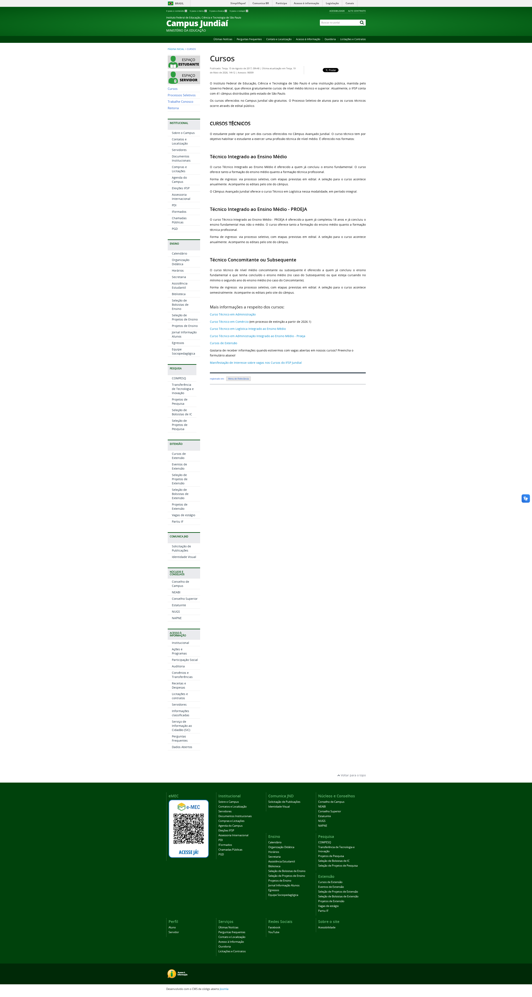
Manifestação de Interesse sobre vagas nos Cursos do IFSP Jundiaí (256, 363)
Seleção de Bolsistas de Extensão (180, 494)
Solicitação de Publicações (181, 548)
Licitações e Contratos (353, 39)
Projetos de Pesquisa (179, 401)
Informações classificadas (180, 713)
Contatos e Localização (180, 141)
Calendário (179, 253)
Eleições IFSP (181, 188)
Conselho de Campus (180, 584)
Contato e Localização (279, 39)
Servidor (174, 932)
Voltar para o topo (353, 775)
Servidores (179, 150)
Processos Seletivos (182, 95)
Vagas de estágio (183, 515)
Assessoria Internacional (181, 197)
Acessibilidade (337, 10)
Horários (178, 270)
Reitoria (173, 108)
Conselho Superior (185, 599)
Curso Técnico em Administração (233, 314)
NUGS (176, 612)
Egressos (178, 343)
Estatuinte (179, 605)
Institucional (180, 643)
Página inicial (176, 49)
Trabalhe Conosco (180, 102)
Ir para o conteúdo (176, 11)
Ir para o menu (198, 11)
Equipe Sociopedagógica (183, 351)
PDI (174, 205)
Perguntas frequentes (249, 39)
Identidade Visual (184, 557)
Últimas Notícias (222, 39)
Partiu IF (177, 521)
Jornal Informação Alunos (283, 885)
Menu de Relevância (238, 378)
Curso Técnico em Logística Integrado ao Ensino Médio (248, 329)
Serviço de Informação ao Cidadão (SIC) (182, 726)
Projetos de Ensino (185, 326)
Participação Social (185, 660)
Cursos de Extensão (179, 456)
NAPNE (177, 618)
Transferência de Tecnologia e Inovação (183, 389)
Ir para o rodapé (239, 11)
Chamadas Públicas (179, 220)
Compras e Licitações (179, 169)
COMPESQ (179, 378)
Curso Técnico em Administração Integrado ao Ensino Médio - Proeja (257, 336)
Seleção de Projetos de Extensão (179, 479)
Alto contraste (357, 10)
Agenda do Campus (179, 180)
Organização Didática (180, 262)
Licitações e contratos (180, 696)
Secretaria (179, 277)
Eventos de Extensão (179, 466)
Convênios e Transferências (182, 675)
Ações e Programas (179, 651)
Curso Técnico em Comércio (229, 322)
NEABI (176, 592)
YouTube (273, 932)
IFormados (179, 212)
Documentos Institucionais (181, 158)
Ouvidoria (330, 39)
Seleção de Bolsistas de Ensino (180, 304)
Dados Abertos (182, 747)
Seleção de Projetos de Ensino (185, 317)
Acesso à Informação (308, 39)
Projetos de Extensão (179, 506)
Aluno (172, 927)
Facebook (274, 927)
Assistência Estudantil (179, 285)
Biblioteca (179, 294)
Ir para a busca (218, 11)
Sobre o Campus (183, 133)
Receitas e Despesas (179, 685)
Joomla (224, 989)
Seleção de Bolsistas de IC (182, 412)
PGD (175, 229)
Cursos (172, 89)
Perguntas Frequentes (180, 738)
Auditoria (178, 666)
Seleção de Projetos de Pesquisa (179, 425)
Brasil (179, 3)
